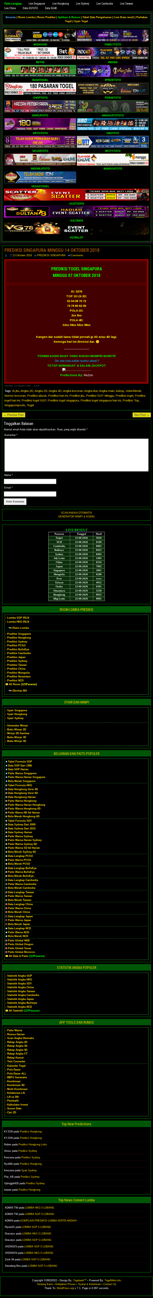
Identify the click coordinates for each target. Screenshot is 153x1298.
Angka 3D (41, 390)
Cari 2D (11, 1112)
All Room (14, 684)
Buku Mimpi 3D (16, 737)
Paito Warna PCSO (19, 859)
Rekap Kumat (15, 1057)
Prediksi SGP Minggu (100, 395)
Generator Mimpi (17, 725)
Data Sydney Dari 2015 (21, 828)
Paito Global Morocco (21, 952)
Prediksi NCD (15, 680)
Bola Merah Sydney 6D (22, 851)
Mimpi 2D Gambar (18, 733)
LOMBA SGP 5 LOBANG (39, 1214)
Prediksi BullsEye (18, 649)
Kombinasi (14, 1081)
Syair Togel (81, 21)
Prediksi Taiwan (17, 664)
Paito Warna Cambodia (22, 884)
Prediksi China (16, 668)
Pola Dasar (14, 1069)
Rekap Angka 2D (17, 1042)
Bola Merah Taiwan (19, 900)
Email (8, 487)
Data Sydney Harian (20, 832)
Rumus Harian (16, 1034)
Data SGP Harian (18, 769)
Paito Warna (14, 1030)
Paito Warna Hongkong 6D (24, 808)
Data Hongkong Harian (22, 797)
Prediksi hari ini (58, 395)
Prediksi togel (124, 395)
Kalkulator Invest (17, 1104)
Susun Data (14, 1108)
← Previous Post (14, 414)
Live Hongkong (60, 3)
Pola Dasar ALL (16, 1073)
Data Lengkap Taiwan (21, 892)
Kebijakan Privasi (65, 1284)
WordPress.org (65, 1288)
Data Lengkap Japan (20, 916)
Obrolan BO (19, 690)
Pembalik (13, 1100)
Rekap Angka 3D (17, 1045)
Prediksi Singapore (19, 633)
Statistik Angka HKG (19, 979)
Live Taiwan (126, 3)
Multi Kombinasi (17, 1089)
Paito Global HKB (18, 940)
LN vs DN (13, 1096)
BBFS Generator (17, 1077)
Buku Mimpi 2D (16, 729)
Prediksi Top (131, 400)
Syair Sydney (15, 718)
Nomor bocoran (15, 395)
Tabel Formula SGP (20, 761)
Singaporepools (14, 405)
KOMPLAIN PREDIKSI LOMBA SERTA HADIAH (48, 1220)
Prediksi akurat (36, 395)
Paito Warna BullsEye (21, 871)
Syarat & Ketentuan (89, 1284)
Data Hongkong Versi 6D (23, 793)
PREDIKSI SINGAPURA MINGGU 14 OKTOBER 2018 (52, 250)
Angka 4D (55, 390)
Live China (10, 8)
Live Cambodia (104, 3)
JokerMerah (133, 390)
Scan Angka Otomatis (20, 1038)
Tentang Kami (45, 1284)
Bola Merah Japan (19, 924)
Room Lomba (26, 17)
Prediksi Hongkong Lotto (33, 1144)
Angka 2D (27, 390)
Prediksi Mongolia (18, 672)
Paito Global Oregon (20, 944)
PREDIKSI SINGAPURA (51, 255)
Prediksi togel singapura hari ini (100, 400)
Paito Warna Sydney (20, 836)
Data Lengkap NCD (19, 928)
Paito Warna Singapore (22, 773)
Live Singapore (37, 3)
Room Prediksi (46, 17)
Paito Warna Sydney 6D (22, 844)
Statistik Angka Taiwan (21, 991)
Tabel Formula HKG (20, 785)
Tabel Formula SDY (20, 820)
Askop (120, 390)
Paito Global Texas (19, 948)
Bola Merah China (19, 911)
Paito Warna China (19, 908)
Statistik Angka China (20, 987)
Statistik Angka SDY (19, 983)
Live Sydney (82, 3)
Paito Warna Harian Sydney (25, 840)
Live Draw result (124, 17)
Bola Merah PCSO (19, 863)
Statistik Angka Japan (20, 999)
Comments (77, 255)
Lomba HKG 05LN (18, 621)
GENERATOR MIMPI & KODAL (76, 516)
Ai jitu (15, 390)
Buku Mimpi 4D (16, 741)
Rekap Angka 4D (17, 1049)
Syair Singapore (17, 710)
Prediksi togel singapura (63, 400)
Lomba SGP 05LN (18, 617)
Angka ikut (91, 390)
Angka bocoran (73, 390)
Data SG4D (51, 8)
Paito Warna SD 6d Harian (24, 847)
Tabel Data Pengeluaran (97, 17)
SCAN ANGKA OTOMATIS (76, 512)
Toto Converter (16, 1061)
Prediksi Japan (16, 657)
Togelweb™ (79, 1280)
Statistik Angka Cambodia (23, 995)
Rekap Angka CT (17, 1053)
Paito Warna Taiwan (20, 896)
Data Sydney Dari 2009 (21, 824)
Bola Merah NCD (18, 936)
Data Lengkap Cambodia (23, 880)
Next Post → (141, 414)
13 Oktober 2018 (22, 255)
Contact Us (109, 1284)
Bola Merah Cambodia (21, 887)
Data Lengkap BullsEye (22, 868)
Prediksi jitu (76, 395)
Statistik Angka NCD (19, 1006)
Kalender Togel (16, 1065)
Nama (8, 475)
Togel (30, 405)
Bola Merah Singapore (21, 781)
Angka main (106, 390)
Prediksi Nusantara (18, 676)
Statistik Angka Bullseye (22, 1002)
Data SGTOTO (30, 8)
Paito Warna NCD (18, 932)
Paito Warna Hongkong (22, 800)
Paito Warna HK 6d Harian (24, 812)
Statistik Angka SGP (19, 975)
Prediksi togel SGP (34, 400)
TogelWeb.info (113, 1280)
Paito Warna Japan (19, 920)
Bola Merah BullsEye (21, 875)
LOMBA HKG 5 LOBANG (39, 1207)
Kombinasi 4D (16, 1085)
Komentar (10, 435)
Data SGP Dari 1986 (20, 765)
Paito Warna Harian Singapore (26, 777)
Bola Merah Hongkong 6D (23, 816)
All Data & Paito (18, 956)
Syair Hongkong (17, 714)
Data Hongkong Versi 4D (23, 789)
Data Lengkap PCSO (20, 856)
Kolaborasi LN (16, 1092)
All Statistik (16, 1010)
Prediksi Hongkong (19, 637)
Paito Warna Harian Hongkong (26, 804)
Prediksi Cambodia (19, 653)
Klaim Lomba (20, 627)
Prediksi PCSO (16, 645)
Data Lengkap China (20, 904)
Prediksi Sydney (17, 641)
